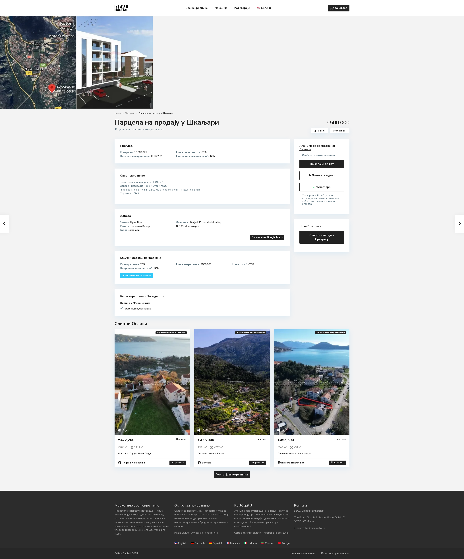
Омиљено (341, 130)
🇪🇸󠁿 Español (215, 543)
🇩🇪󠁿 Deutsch (198, 543)
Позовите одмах (323, 175)
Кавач (220, 453)
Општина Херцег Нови (131, 453)
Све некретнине (197, 8)
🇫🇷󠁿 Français (233, 543)
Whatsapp (323, 187)
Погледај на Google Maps (267, 237)
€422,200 (126, 440)
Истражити (178, 462)
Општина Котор (140, 129)
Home (118, 113)
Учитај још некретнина (232, 474)
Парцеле (129, 113)
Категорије (242, 8)
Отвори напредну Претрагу (321, 237)
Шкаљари (157, 129)
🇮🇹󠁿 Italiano (250, 543)
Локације (221, 8)
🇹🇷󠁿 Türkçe (284, 543)
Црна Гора (124, 129)
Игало (307, 453)
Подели (320, 130)
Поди (148, 453)
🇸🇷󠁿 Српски (264, 8)
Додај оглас (338, 8)
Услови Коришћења (303, 553)
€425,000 (206, 440)
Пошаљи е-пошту (322, 164)
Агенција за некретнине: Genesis (317, 147)
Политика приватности (335, 553)
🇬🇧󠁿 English (180, 543)
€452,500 (286, 440)
